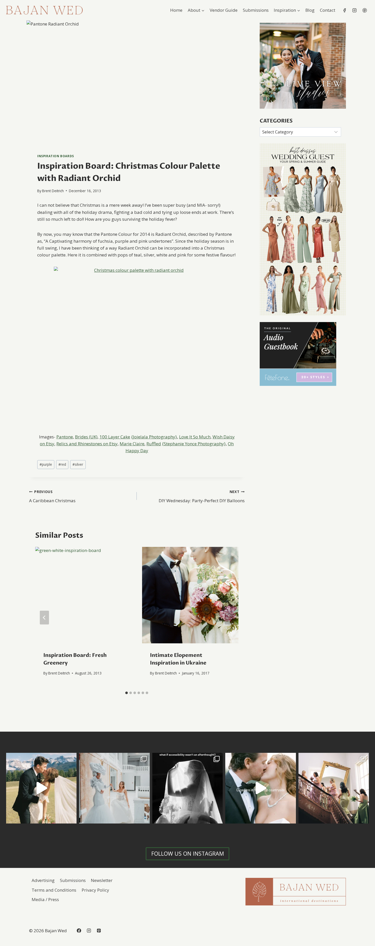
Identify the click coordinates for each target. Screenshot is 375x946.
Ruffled (153, 444)
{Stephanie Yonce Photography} (194, 444)
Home (176, 10)
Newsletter (101, 880)
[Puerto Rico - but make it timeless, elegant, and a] (114, 788)
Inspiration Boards (55, 156)
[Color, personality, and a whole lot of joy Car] (333, 788)
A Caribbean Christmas (52, 496)
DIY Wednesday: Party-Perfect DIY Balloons (201, 496)
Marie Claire (132, 444)
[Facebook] (344, 10)
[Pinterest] (364, 10)
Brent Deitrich (53, 190)
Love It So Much (194, 437)
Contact (327, 10)
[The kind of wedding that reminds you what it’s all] (41, 788)
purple (46, 464)
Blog (310, 10)
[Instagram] (354, 10)
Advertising (43, 880)
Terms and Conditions (54, 890)
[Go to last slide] (44, 617)
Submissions (256, 10)
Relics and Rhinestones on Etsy (87, 444)
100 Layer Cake (114, 437)
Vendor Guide (224, 10)
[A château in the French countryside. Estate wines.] (260, 788)
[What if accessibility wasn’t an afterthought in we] (187, 788)
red (62, 464)
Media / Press (45, 899)
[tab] (126, 693)
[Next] (229, 617)
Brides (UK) (86, 437)
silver (77, 464)
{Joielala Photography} (154, 437)
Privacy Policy (95, 890)
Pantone (64, 437)
